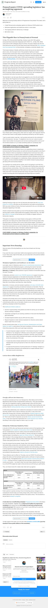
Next (42, 531)
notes (4, 418)
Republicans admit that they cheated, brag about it (17, 557)
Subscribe (38, 2)
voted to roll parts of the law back (28, 452)
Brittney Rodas (11, 59)
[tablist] (8, 540)
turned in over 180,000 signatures (23, 275)
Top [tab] (4, 554)
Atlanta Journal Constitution (35, 417)
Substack (18, 605)
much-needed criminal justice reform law (21, 430)
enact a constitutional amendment (32, 265)
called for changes (10, 214)
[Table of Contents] (1, 304)
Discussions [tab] (11, 554)
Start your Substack (21, 602)
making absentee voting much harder (21, 407)
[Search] (31, 2)
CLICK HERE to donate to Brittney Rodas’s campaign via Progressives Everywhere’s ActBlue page (20, 146)
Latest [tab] (7, 554)
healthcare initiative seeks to (12, 306)
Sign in (44, 2)
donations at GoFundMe (33, 521)
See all (5, 582)
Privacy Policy (32, 582)
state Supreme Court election (35, 418)
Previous (7, 531)
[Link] (1, 37)
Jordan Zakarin (8, 13)
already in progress (15, 496)
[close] (35, 562)
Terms (27, 599)
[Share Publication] (33, 2)
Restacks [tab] (10, 539)
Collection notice (32, 599)
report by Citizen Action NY (26, 435)
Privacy (23, 599)
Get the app (29, 602)
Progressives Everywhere (32, 501)
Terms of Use (29, 581)
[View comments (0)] (8, 17)
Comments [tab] (5, 539)
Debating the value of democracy (9, 559)
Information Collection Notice (23, 582)
